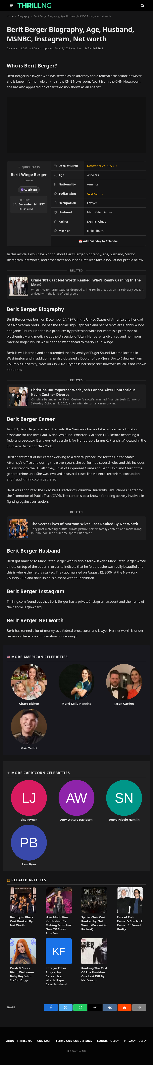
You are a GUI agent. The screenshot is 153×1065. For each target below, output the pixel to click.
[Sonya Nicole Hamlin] (124, 800)
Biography (23, 16)
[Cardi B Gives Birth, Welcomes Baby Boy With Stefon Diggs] (23, 962)
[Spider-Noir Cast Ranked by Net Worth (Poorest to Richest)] (94, 911)
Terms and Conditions (74, 1041)
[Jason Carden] (124, 684)
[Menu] (11, 5)
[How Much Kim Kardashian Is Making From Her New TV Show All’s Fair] (58, 911)
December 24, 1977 (102, 166)
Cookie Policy (108, 1041)
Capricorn (95, 193)
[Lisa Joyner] (29, 800)
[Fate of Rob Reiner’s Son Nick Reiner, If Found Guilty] (130, 911)
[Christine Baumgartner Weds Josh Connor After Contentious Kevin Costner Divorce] (76, 396)
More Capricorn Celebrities (40, 772)
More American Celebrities (39, 656)
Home (10, 16)
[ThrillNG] (34, 5)
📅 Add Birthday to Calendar (98, 241)
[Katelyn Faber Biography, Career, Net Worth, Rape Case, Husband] (58, 962)
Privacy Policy (135, 1041)
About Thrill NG (19, 1041)
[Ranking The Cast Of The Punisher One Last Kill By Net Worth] (94, 962)
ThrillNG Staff (95, 48)
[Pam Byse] (29, 845)
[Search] (142, 5)
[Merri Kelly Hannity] (76, 684)
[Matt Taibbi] (29, 729)
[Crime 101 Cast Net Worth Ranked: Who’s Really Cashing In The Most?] (76, 287)
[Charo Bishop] (29, 684)
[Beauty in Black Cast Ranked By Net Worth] (23, 911)
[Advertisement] (76, 125)
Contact (44, 1041)
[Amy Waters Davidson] (76, 800)
